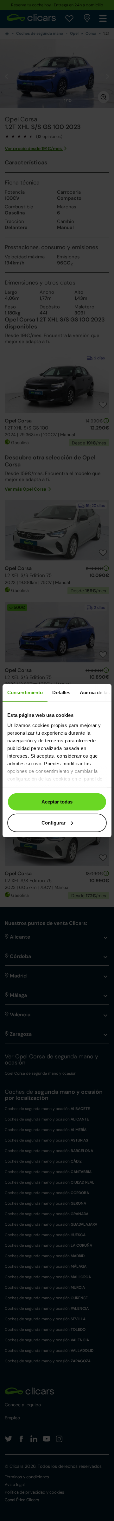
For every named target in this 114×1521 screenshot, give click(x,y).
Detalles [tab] (61, 692)
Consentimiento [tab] (25, 692)
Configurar (53, 822)
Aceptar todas (57, 801)
